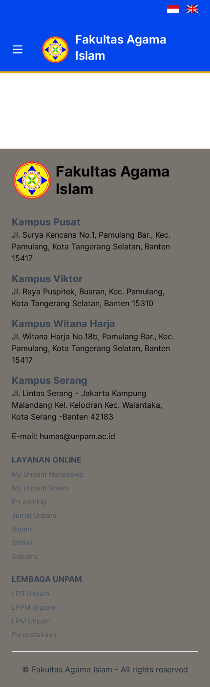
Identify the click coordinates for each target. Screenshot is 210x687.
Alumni (22, 529)
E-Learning (29, 501)
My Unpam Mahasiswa (48, 474)
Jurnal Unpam (34, 515)
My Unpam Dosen (40, 488)
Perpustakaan (34, 634)
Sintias (22, 542)
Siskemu (25, 556)
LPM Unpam (31, 621)
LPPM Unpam (33, 607)
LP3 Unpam (30, 593)
